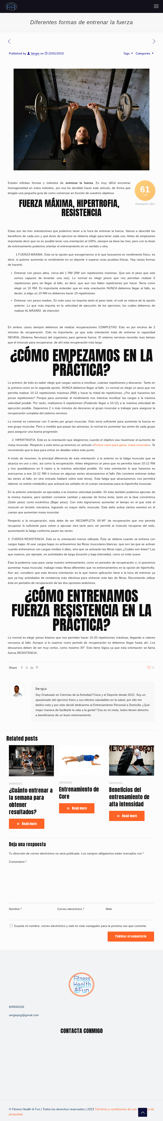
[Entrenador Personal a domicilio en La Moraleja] (10, 6)
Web (109, 909)
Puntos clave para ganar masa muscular (121, 445)
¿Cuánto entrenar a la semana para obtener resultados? (31, 801)
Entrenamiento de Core (79, 793)
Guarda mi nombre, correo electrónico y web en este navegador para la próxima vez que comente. (80, 926)
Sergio (35, 53)
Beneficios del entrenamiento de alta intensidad (129, 796)
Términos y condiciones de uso (116, 1109)
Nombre (15, 909)
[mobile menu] (156, 6)
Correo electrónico (70, 909)
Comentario (18, 861)
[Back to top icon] (142, 1112)
